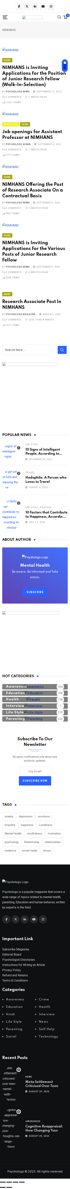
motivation (54, 833)
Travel (30, 472)
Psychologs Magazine (20, 314)
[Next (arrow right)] (9, 1187)
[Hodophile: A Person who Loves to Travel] (11, 479)
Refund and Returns (15, 975)
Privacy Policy (11, 970)
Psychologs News (17, 91)
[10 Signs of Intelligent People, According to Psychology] (11, 451)
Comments (13, 97)
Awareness (33, 1121)
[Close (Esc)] (22, 1182)
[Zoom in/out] (3, 1182)
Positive (45, 507)
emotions (44, 816)
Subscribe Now (35, 780)
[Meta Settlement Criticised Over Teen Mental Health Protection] (11, 1084)
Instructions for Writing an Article (23, 965)
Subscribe (35, 592)
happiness (27, 825)
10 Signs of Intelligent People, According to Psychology (42, 454)
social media (29, 850)
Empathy (10, 825)
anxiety (9, 816)
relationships (52, 842)
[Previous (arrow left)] (3, 1187)
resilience (10, 850)
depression (25, 816)
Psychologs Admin (18, 144)
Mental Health (13, 833)
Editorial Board (11, 954)
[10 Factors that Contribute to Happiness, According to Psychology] (11, 514)
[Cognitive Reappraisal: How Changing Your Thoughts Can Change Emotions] (11, 1128)
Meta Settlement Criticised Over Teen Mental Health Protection (46, 1086)
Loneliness (45, 825)
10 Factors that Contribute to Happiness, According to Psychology (46, 517)
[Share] (15, 1182)
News (28, 1077)
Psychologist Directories (18, 959)
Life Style (31, 444)
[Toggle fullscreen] (9, 1182)
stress (47, 850)
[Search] (59, 17)
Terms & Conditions (15, 980)
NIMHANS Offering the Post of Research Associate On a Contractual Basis (32, 190)
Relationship (31, 842)
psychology (12, 842)
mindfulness (34, 833)
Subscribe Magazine (15, 949)
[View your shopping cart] (65, 17)
